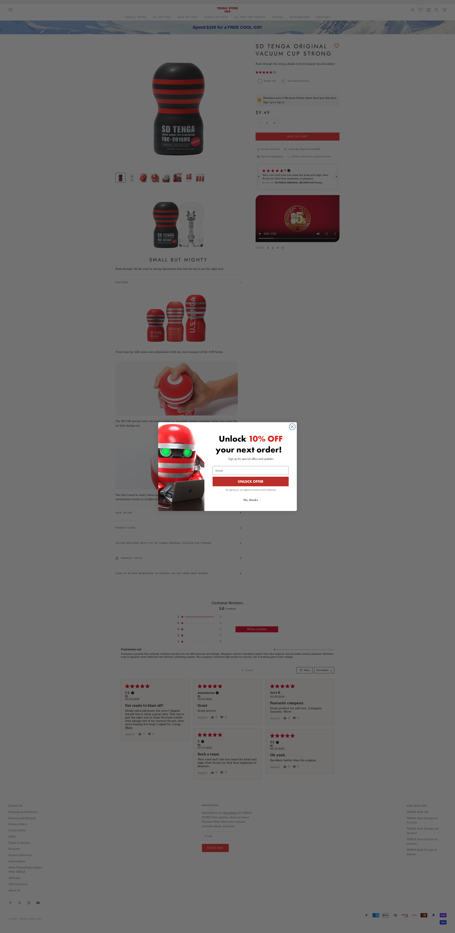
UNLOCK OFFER (250, 481)
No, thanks (250, 500)
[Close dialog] (292, 427)
